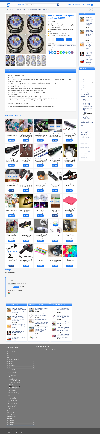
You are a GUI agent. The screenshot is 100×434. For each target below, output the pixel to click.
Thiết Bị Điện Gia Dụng (85, 151)
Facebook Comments (22, 283)
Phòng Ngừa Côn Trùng (87, 115)
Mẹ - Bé (81, 91)
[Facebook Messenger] (63, 52)
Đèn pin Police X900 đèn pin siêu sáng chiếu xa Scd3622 (55, 160)
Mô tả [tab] (8, 71)
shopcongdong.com (19, 432)
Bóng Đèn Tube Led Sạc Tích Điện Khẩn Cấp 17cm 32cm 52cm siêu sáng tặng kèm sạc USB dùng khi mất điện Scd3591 (55, 136)
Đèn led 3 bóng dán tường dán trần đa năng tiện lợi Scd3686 (41, 235)
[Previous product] (92, 9)
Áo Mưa (84, 99)
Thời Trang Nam (83, 157)
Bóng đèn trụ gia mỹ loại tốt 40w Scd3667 (69, 234)
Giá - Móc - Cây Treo (87, 104)
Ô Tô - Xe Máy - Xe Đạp (85, 145)
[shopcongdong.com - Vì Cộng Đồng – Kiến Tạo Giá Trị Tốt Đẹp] (11, 4)
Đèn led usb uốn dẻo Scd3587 (40, 260)
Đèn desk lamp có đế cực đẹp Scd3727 (11, 260)
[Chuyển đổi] (92, 72)
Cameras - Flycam (84, 72)
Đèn (82, 125)
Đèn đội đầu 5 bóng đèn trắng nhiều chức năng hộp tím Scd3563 (41, 135)
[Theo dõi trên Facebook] (91, 1)
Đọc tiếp (55, 140)
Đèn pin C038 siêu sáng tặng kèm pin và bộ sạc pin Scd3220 (26, 260)
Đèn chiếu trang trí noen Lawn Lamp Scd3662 (11, 134)
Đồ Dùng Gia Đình (86, 103)
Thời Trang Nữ (83, 159)
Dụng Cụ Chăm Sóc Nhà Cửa (87, 122)
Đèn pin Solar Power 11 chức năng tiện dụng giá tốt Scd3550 (55, 260)
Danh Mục (21, 4)
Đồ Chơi (82, 78)
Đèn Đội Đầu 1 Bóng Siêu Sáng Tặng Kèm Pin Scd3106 (40, 185)
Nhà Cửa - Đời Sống (21, 9)
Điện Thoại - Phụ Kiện (85, 74)
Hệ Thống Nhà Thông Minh (87, 107)
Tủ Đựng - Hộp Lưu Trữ (86, 139)
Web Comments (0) (12, 283)
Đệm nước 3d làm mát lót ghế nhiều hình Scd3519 (11, 209)
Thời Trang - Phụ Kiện (85, 155)
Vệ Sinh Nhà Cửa (86, 118)
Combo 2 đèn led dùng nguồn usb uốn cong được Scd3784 (26, 210)
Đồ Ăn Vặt (82, 76)
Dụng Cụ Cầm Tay (85, 121)
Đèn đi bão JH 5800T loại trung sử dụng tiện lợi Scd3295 (55, 210)
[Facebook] (49, 52)
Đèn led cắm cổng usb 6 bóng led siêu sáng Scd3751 (26, 160)
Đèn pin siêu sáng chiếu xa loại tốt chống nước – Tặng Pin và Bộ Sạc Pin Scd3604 (12, 160)
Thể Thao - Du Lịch (84, 149)
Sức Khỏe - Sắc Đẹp (84, 147)
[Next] (43, 34)
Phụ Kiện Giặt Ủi (86, 117)
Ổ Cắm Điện (85, 112)
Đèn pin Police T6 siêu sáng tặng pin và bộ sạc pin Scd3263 (70, 135)
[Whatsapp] (61, 52)
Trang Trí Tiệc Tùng (85, 137)
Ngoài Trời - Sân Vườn (85, 132)
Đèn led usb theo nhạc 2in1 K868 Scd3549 (55, 234)
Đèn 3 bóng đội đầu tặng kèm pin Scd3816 (69, 184)
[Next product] (89, 9)
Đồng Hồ (82, 80)
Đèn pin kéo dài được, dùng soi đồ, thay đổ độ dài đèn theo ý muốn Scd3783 (41, 160)
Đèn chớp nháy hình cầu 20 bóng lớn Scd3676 (70, 260)
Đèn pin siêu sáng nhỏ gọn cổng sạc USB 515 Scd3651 (55, 185)
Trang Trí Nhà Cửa (85, 135)
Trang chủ (8, 9)
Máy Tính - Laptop (84, 89)
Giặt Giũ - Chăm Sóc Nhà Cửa (84, 82)
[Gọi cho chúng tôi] (92, 1)
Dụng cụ (84, 102)
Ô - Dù (84, 110)
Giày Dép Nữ (83, 87)
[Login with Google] (9, 293)
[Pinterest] (58, 52)
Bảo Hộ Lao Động (86, 100)
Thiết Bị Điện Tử (83, 153)
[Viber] (72, 52)
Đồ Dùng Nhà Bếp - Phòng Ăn (86, 127)
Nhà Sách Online (83, 143)
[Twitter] (52, 52)
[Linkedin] (55, 52)
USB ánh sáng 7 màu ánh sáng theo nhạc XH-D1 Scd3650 (40, 210)
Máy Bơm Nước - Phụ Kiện (87, 109)
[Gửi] (58, 5)
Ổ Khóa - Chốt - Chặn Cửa (44, 9)
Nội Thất (83, 134)
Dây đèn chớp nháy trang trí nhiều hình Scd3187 (11, 234)
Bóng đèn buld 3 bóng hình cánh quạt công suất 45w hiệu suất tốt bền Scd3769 (26, 135)
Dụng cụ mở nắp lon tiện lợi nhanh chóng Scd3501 (12, 184)
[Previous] (8, 34)
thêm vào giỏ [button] (11, 140)
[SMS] (66, 52)
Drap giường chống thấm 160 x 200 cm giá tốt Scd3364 (69, 210)
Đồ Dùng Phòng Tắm (85, 131)
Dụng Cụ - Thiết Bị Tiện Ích (32, 9)
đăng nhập (16, 287)
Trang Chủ (71, 4)
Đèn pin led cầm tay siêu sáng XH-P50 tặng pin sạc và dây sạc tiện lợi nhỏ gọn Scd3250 (26, 186)
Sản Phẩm (77, 4)
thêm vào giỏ (60, 39)
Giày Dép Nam (83, 85)
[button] (7, 51)
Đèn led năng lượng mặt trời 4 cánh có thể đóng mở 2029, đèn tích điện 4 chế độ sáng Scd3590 (70, 161)
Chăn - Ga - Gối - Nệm (85, 94)
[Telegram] (69, 52)
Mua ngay (69, 39)
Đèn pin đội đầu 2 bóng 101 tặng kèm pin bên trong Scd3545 (26, 235)
